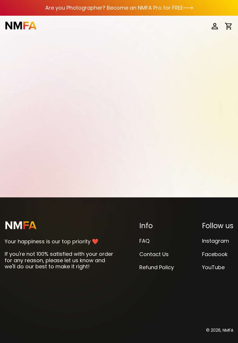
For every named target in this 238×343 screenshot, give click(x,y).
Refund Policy (156, 267)
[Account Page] (214, 26)
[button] (228, 26)
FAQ (144, 241)
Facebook (215, 254)
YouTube (213, 267)
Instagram (215, 241)
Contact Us (154, 254)
